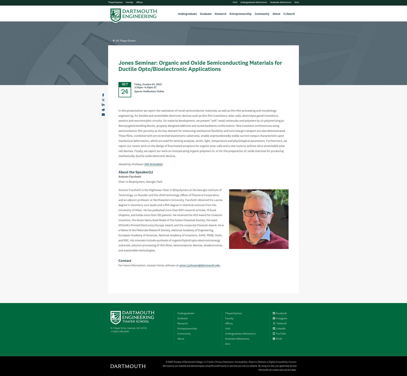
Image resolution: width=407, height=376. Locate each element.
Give (297, 2)
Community (262, 14)
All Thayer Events (126, 41)
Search (290, 14)
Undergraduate (187, 14)
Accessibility (241, 362)
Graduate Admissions (280, 2)
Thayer (115, 2)
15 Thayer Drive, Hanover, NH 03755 (128, 328)
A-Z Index (209, 362)
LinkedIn (281, 329)
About (276, 14)
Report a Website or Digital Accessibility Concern (273, 362)
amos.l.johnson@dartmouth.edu (199, 265)
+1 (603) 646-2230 (119, 332)
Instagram (281, 318)
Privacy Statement (224, 362)
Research (220, 14)
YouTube (281, 334)
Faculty (129, 2)
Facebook (281, 313)
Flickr (279, 339)
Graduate (206, 14)
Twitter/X (281, 323)
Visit (235, 2)
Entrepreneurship (241, 14)
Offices (139, 2)
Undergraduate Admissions (253, 2)
